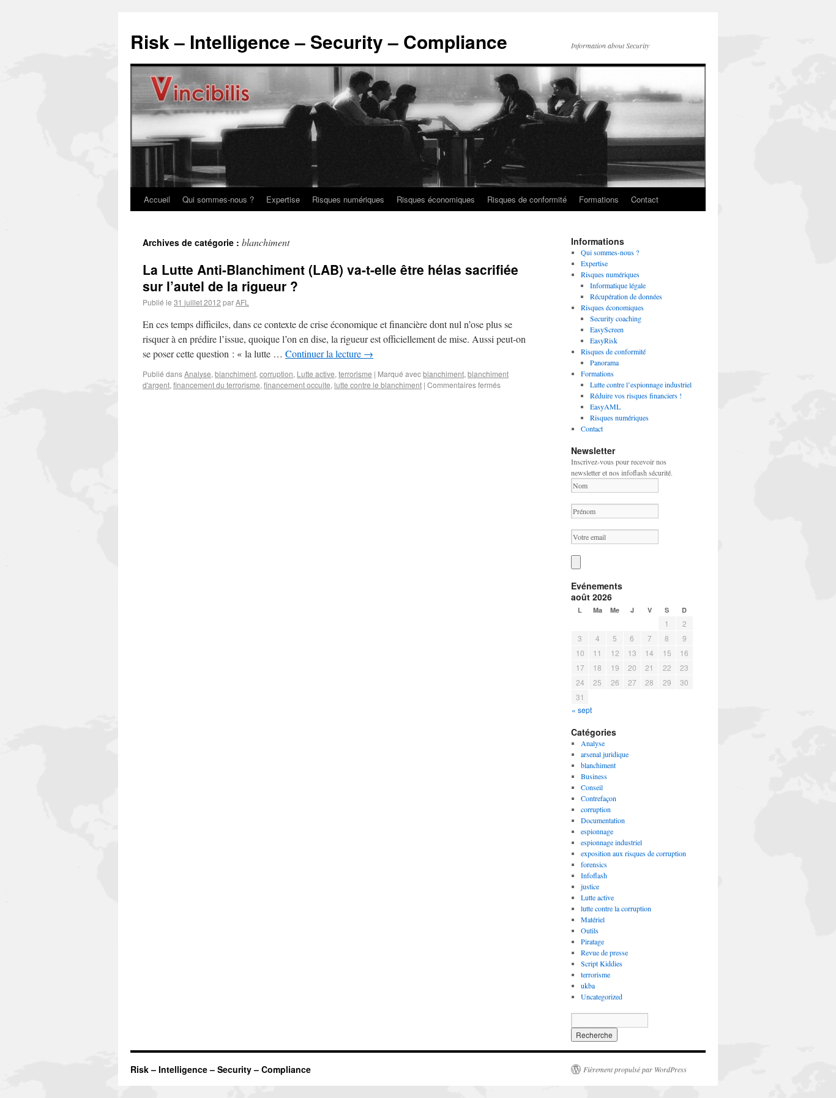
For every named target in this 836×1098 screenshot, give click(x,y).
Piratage (592, 941)
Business (594, 776)
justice (590, 886)
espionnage (597, 831)
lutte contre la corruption (616, 908)
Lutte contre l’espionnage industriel (641, 384)
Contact (645, 199)
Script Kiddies (601, 963)
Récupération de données (626, 296)
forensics (594, 864)
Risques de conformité (527, 199)
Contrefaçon (598, 798)
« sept (582, 709)
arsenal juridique (605, 754)
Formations (599, 199)
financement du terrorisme (216, 384)
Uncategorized (601, 996)
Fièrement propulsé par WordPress (635, 1069)
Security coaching (615, 318)
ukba (588, 985)
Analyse (197, 373)
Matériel (593, 919)
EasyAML (605, 406)
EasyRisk (604, 340)
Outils (590, 930)
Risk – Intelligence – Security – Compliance (318, 41)
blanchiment (235, 373)
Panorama (604, 362)
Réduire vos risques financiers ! (636, 395)
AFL (242, 302)
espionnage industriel (611, 842)
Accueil (157, 199)
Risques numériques (348, 199)
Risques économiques (436, 199)
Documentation (603, 820)
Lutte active (316, 373)
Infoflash (594, 875)
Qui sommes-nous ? (218, 199)
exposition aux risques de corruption (633, 853)
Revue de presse (604, 952)
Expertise (283, 199)
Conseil (592, 787)
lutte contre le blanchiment (378, 384)
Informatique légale (618, 285)
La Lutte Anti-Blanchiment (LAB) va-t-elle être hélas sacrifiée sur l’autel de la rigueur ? (330, 277)
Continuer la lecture (329, 353)
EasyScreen (607, 329)
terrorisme (355, 373)
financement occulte (297, 384)
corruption (276, 373)
